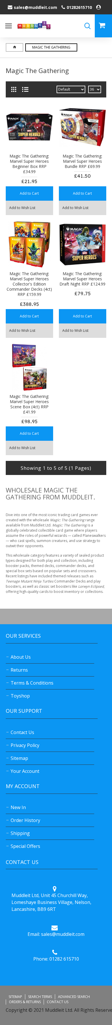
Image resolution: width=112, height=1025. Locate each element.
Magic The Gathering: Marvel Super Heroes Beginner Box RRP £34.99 (29, 164)
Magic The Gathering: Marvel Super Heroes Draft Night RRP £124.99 (82, 279)
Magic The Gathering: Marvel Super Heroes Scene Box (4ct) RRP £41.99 (29, 404)
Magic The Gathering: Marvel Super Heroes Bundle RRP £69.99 (82, 161)
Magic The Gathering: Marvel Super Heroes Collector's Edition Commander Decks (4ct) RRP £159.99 (29, 284)
